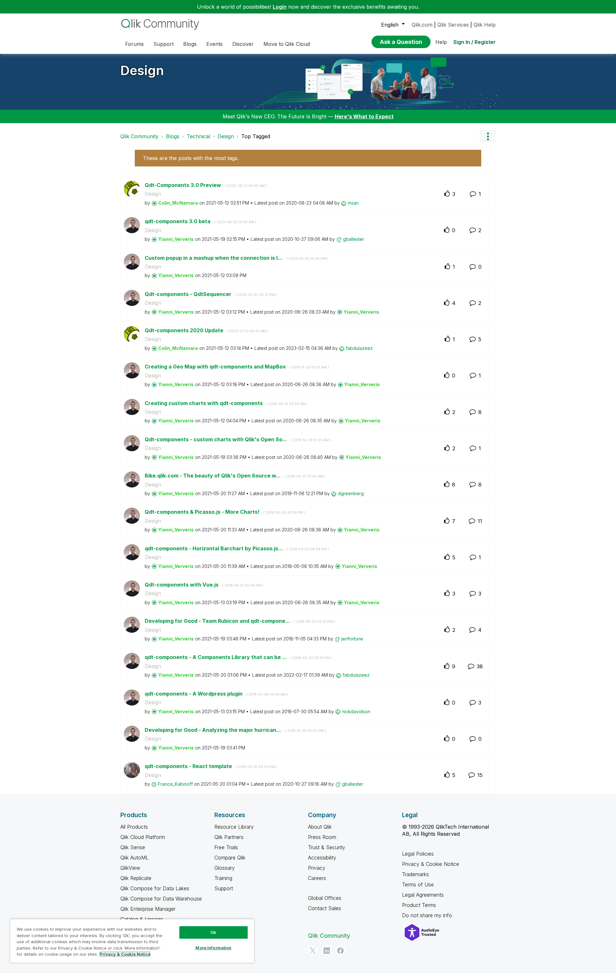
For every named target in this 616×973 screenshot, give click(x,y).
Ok (213, 932)
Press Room (322, 837)
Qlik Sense (132, 847)
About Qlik (320, 827)
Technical (198, 136)
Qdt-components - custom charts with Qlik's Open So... (238, 439)
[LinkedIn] (326, 950)
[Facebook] (340, 950)
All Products (134, 827)
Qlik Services (453, 24)
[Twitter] (313, 950)
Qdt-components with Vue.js (204, 584)
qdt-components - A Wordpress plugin (216, 693)
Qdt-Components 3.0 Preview (206, 185)
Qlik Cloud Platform (142, 837)
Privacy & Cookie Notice (430, 864)
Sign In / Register (474, 42)
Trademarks (415, 874)
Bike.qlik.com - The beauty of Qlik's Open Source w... (235, 475)
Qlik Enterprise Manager (147, 909)
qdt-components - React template (211, 766)
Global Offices (324, 898)
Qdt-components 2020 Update (206, 330)
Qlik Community (139, 136)
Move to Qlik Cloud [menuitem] (286, 44)
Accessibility (322, 857)
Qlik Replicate (135, 878)
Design (142, 70)
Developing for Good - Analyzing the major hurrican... (235, 730)
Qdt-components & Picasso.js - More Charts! (225, 512)
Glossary (224, 868)
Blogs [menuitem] (190, 44)
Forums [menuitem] (134, 44)
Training (223, 878)
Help (441, 42)
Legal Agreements (423, 895)
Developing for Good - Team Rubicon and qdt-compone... (240, 621)
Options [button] (488, 136)
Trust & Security (326, 847)
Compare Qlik (229, 857)
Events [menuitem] (214, 44)
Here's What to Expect (364, 116)
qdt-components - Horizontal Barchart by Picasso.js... (237, 548)
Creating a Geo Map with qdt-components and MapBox (237, 366)
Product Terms (419, 905)
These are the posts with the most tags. (191, 158)
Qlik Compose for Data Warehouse (161, 898)
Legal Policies (418, 853)
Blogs (172, 136)
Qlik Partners (229, 837)
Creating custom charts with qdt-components (226, 403)
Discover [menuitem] (243, 44)
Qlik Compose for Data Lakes (154, 888)
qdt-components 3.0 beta (200, 221)
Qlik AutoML (134, 857)
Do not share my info (428, 915)
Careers (317, 878)
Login (280, 7)
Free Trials (226, 847)
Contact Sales (324, 908)
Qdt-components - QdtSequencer (211, 294)
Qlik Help (485, 24)
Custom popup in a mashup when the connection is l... (236, 258)
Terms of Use (418, 884)
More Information (213, 947)
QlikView (130, 868)
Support (223, 888)
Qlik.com (422, 24)
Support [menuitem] (163, 44)
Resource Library (234, 827)
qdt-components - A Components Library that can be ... (238, 657)
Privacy (316, 868)
